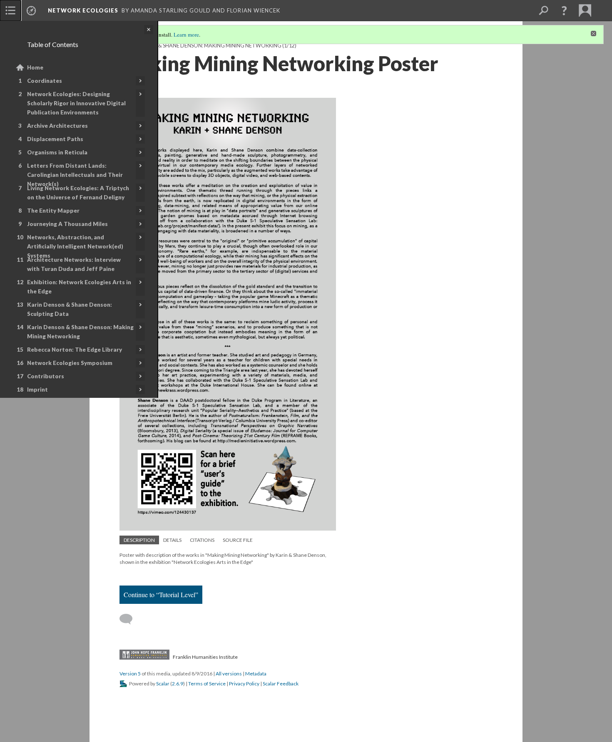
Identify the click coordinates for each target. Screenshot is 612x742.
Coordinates (44, 80)
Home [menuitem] (35, 67)
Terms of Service (207, 683)
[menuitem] (10, 10)
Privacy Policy (244, 683)
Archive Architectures (57, 125)
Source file (238, 540)
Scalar (162, 683)
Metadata (255, 673)
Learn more (186, 34)
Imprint (37, 389)
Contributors (45, 376)
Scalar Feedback (281, 683)
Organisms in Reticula (57, 152)
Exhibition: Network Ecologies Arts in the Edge (79, 287)
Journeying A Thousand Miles (67, 224)
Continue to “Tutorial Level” (161, 594)
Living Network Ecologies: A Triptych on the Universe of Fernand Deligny (78, 193)
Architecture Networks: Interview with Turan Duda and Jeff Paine (74, 264)
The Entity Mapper (53, 210)
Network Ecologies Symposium (69, 363)
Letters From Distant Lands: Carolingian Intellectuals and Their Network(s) (75, 174)
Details (172, 540)
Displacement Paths (55, 139)
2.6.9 (177, 683)
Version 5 (130, 673)
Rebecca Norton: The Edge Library (74, 349)
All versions (229, 673)
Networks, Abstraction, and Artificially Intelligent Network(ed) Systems (75, 246)
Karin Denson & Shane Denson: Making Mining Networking (80, 332)
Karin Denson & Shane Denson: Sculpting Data (69, 309)
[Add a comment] (129, 619)
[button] (564, 10)
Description (139, 540)
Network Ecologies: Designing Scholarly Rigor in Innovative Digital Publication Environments (76, 103)
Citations (202, 540)
